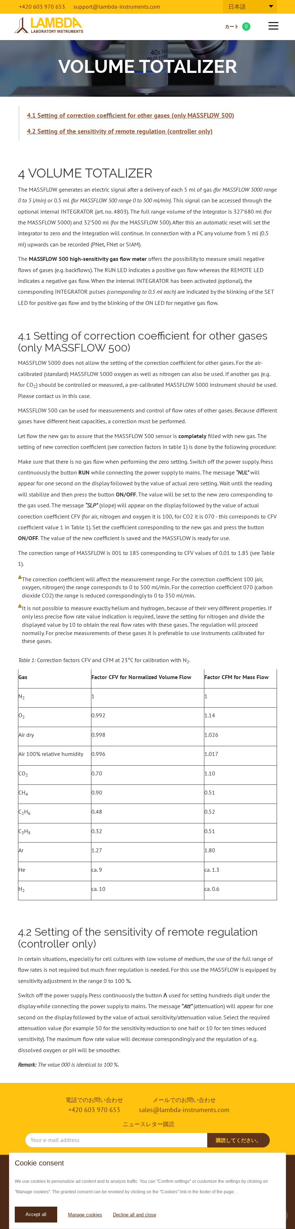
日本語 (237, 6)
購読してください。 (238, 1140)
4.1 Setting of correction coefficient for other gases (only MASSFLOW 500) (130, 115)
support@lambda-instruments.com (116, 6)
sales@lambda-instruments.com (184, 1110)
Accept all (36, 1214)
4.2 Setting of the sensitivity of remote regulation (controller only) (120, 131)
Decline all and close (134, 1214)
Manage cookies (85, 1214)
